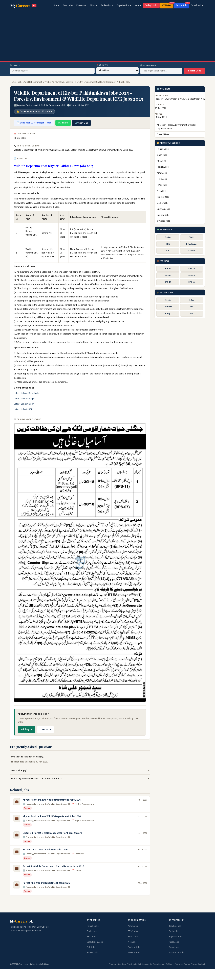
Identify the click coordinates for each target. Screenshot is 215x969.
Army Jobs (162, 172)
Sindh (191, 237)
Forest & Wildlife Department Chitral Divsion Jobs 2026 (53, 866)
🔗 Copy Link (81, 122)
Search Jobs (194, 70)
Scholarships (143, 964)
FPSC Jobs (162, 179)
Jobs (20, 82)
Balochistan (191, 244)
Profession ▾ (107, 5)
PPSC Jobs (162, 185)
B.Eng (167, 313)
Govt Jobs (68, 5)
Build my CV (26, 729)
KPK (168, 244)
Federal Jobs (162, 166)
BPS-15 (191, 275)
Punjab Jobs (162, 148)
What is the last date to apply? (27, 756)
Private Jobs (132, 964)
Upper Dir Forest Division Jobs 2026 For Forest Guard (52, 833)
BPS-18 (168, 275)
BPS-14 (168, 282)
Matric (168, 300)
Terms (187, 964)
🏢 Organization (148, 65)
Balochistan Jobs (95, 942)
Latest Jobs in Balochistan (27, 393)
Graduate (168, 306)
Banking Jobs (163, 215)
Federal (191, 250)
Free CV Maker (163, 134)
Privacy (194, 964)
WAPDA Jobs (134, 952)
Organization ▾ (124, 5)
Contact (201, 964)
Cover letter (45, 729)
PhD (191, 313)
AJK (167, 250)
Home (56, 5)
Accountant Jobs (176, 952)
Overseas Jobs (163, 220)
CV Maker (167, 5)
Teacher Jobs (163, 196)
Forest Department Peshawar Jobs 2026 (45, 849)
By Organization (157, 964)
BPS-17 (168, 268)
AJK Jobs (91, 947)
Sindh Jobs (162, 155)
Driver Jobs (174, 947)
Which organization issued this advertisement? (36, 778)
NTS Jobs (161, 191)
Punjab (168, 237)
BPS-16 (191, 268)
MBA (192, 306)
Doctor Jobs (162, 203)
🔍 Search (15, 65)
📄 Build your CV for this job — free (34, 122)
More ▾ (138, 5)
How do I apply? (19, 770)
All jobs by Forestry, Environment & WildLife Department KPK (176, 126)
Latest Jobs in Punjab (24, 398)
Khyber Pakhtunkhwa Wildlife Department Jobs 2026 (52, 800)
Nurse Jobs (174, 942)
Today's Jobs (151, 5)
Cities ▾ (93, 5)
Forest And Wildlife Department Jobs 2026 (46, 883)
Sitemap (112, 964)
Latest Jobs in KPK (23, 409)
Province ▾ (81, 5)
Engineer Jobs (163, 209)
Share (65, 122)
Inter (191, 300)
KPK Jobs (161, 161)
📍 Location (102, 65)
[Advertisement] (107, 35)
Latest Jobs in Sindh (24, 404)
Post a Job (182, 5)
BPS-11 (191, 282)
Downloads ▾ (197, 5)
